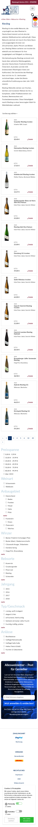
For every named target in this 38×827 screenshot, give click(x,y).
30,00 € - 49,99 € (11, 464)
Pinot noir (9, 570)
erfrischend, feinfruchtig (14, 618)
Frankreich (9, 519)
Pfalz (9, 512)
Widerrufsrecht (19, 783)
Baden (9, 499)
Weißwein (9, 487)
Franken (10, 502)
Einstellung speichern (11, 819)
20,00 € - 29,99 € (11, 461)
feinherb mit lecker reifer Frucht (17, 621)
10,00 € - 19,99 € (11, 458)
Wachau (10, 528)
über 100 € (9, 474)
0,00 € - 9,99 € (10, 454)
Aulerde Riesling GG (21, 385)
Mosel (9, 506)
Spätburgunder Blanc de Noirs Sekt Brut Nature (25, 201)
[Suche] (32, 15)
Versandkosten (19, 756)
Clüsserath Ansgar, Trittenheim (16, 544)
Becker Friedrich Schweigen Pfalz (17, 538)
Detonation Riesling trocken (24, 148)
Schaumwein (10, 483)
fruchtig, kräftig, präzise (14, 624)
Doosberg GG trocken (22, 253)
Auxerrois (9, 563)
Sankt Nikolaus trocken (22, 279)
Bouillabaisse (10, 636)
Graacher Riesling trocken (23, 122)
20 (33, 438)
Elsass (9, 522)
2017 (7, 595)
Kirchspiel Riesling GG (22, 411)
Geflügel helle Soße (12, 643)
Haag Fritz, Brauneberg (14, 551)
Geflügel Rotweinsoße (13, 640)
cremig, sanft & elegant (14, 611)
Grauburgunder (11, 567)
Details (30, 139)
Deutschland (10, 496)
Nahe (9, 509)
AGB (19, 779)
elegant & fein (10, 614)
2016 (7, 592)
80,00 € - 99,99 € (11, 471)
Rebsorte (15, 19)
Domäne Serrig (11, 548)
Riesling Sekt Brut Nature (23, 227)
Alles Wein (6, 19)
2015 (7, 589)
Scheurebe (9, 576)
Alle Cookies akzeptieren (27, 819)
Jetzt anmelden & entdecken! (19, 703)
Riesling (22, 19)
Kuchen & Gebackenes (13, 650)
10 (28, 438)
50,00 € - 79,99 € (11, 467)
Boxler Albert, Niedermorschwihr (17, 541)
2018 (7, 599)
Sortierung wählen (9, 113)
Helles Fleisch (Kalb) (12, 646)
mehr (5, 516)
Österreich (9, 525)
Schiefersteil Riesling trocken (24, 174)
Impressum (19, 775)
